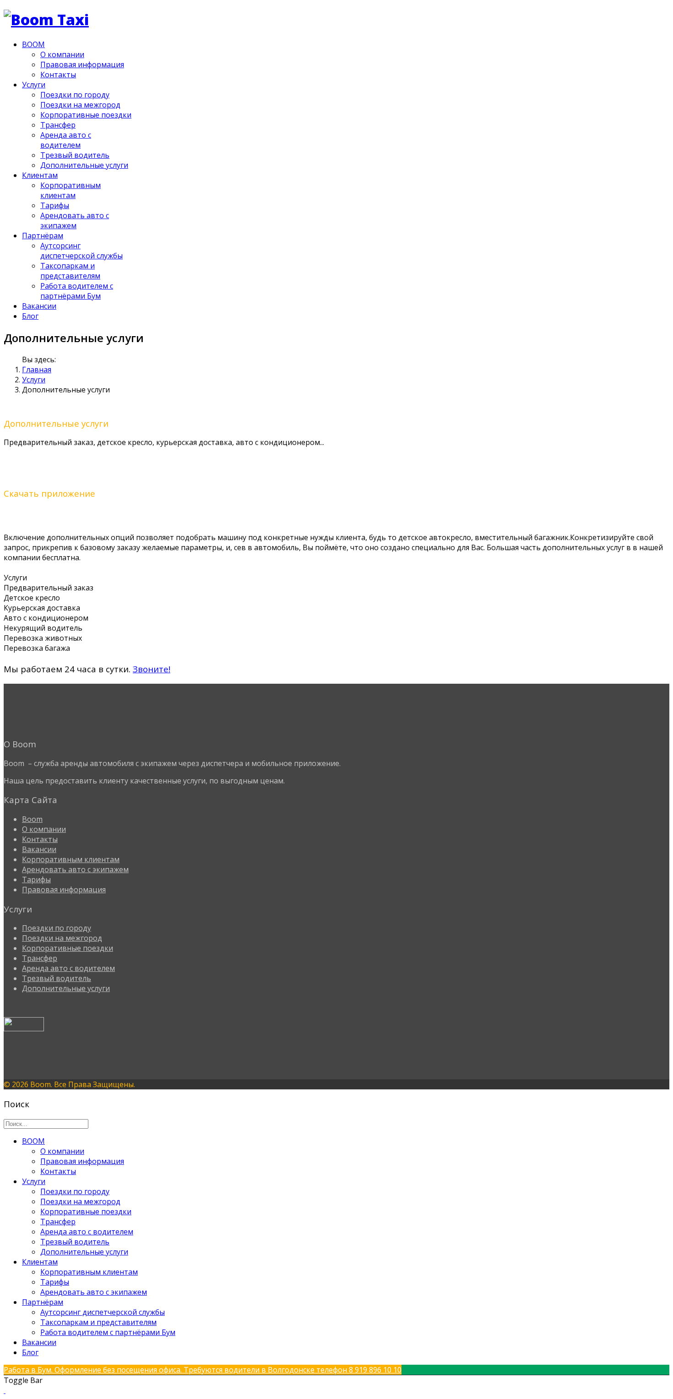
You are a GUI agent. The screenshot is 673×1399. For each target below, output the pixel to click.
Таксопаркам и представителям (70, 271)
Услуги (33, 85)
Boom (32, 819)
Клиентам (40, 175)
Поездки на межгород (80, 105)
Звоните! (151, 669)
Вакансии (39, 306)
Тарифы (54, 205)
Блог (30, 316)
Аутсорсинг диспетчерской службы (81, 251)
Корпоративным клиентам (70, 190)
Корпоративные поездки (85, 115)
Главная (36, 369)
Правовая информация (82, 64)
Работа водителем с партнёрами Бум (76, 291)
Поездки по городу (74, 95)
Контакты (58, 75)
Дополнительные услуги (84, 165)
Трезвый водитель (74, 155)
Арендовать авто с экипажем (74, 220)
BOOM (33, 44)
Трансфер (58, 125)
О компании (62, 54)
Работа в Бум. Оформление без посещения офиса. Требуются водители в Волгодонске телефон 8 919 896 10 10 (203, 1370)
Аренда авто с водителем (65, 140)
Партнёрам (42, 235)
